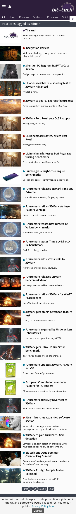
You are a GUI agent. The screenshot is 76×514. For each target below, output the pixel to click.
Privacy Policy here (43, 506)
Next (41, 488)
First (25, 488)
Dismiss (38, 510)
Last (51, 488)
